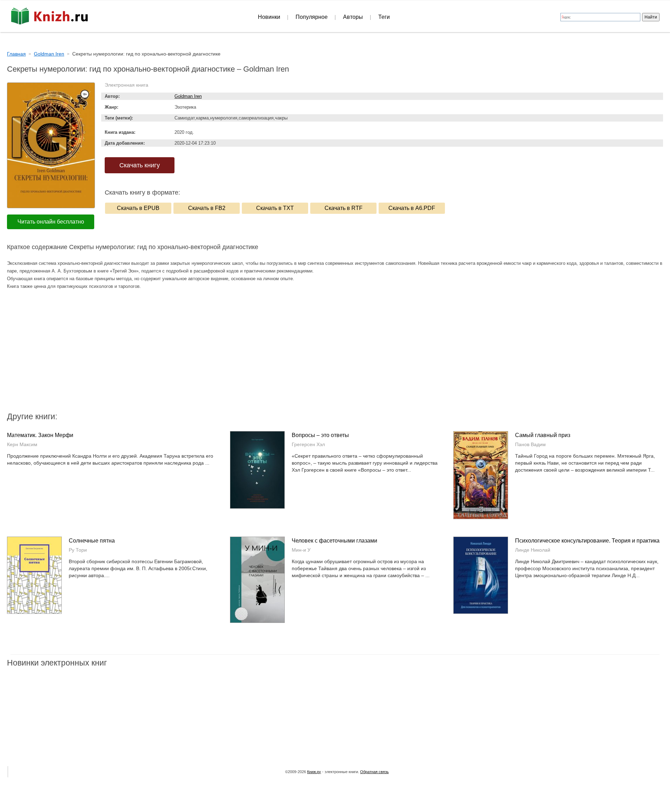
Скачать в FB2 (206, 208)
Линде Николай (532, 550)
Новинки (269, 17)
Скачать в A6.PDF (411, 208)
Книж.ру (314, 772)
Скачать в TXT (275, 208)
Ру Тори (78, 550)
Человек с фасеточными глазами (334, 541)
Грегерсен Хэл (308, 444)
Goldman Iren (188, 96)
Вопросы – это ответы (320, 435)
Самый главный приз (542, 435)
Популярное (312, 17)
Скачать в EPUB (138, 208)
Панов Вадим (530, 444)
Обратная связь (374, 772)
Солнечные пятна (92, 541)
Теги (384, 17)
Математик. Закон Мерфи (40, 435)
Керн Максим (22, 444)
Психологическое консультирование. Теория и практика (587, 541)
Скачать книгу (139, 165)
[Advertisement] (275, 355)
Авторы (353, 17)
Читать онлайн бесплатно (50, 222)
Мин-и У (301, 550)
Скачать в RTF (344, 208)
